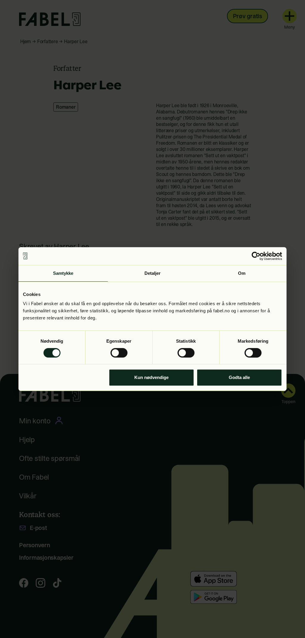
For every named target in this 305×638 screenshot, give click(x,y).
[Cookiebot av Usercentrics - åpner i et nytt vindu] (256, 256)
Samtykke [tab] (63, 273)
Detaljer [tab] (152, 273)
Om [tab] (241, 273)
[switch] (119, 353)
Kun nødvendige (151, 377)
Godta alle (239, 377)
